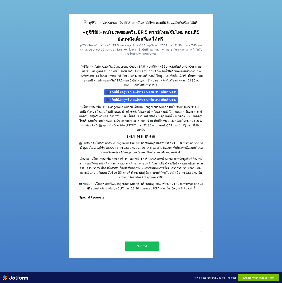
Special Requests (91, 197)
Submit (142, 246)
